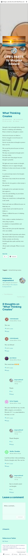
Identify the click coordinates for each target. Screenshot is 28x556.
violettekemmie (14, 319)
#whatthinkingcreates (15, 270)
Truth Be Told (20, 297)
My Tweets (5, 541)
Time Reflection (7, 294)
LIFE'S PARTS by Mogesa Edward (14, 60)
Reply (7, 331)
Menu (15, 73)
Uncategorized (19, 119)
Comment (20, 517)
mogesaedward (8, 119)
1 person (11, 328)
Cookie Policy (5, 549)
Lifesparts (5, 529)
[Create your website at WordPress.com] (14, 1)
